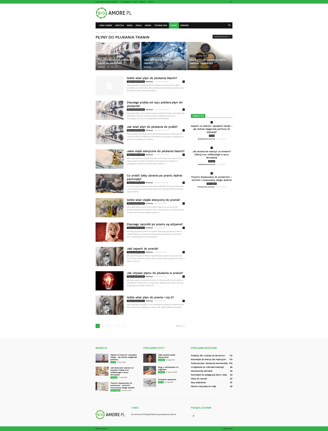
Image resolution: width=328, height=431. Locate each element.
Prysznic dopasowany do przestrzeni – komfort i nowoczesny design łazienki (122, 385)
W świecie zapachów (167, 379)
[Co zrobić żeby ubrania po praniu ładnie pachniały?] (110, 183)
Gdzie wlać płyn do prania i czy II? (150, 297)
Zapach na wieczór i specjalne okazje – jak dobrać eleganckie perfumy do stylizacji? (211, 129)
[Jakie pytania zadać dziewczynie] (149, 358)
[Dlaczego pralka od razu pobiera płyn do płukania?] (110, 110)
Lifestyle (119, 25)
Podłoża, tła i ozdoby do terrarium (208, 355)
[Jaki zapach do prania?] (110, 256)
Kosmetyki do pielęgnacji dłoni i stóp (209, 375)
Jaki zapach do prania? (142, 248)
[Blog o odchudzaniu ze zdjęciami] (149, 370)
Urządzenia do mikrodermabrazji (207, 367)
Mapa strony (227, 429)
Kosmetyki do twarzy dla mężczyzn (208, 359)
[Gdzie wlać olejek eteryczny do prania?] (110, 207)
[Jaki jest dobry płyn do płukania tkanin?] (164, 56)
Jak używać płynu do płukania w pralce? (155, 273)
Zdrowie (184, 25)
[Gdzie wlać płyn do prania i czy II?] (110, 305)
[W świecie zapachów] (149, 382)
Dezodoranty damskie (201, 371)
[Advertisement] (185, 13)
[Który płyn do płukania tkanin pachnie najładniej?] (209, 56)
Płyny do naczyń (199, 378)
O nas (135, 2)
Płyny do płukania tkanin (107, 56)
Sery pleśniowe (198, 382)
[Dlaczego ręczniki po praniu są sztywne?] (110, 232)
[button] (229, 25)
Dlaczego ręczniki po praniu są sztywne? (155, 224)
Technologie (160, 25)
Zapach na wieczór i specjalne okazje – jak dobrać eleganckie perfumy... (123, 357)
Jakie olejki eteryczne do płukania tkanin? (155, 151)
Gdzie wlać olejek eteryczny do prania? (153, 199)
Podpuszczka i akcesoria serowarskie (209, 363)
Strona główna (126, 2)
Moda (130, 25)
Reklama (142, 2)
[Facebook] (230, 2)
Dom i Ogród (106, 25)
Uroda (148, 25)
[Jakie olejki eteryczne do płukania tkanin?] (110, 159)
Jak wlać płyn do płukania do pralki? (152, 126)
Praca (139, 25)
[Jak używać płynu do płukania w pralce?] (110, 280)
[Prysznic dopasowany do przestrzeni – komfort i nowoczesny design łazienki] (102, 386)
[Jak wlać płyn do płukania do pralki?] (110, 134)
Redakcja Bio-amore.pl (206, 139)
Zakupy (173, 25)
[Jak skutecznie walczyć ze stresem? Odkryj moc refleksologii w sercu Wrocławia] (102, 371)
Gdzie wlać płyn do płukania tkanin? (152, 78)
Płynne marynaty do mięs (203, 386)
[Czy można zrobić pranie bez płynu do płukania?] (118, 56)
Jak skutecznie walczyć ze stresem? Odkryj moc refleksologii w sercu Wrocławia (212, 154)
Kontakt (150, 2)
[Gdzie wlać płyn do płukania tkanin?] (110, 86)
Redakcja (101, 67)
